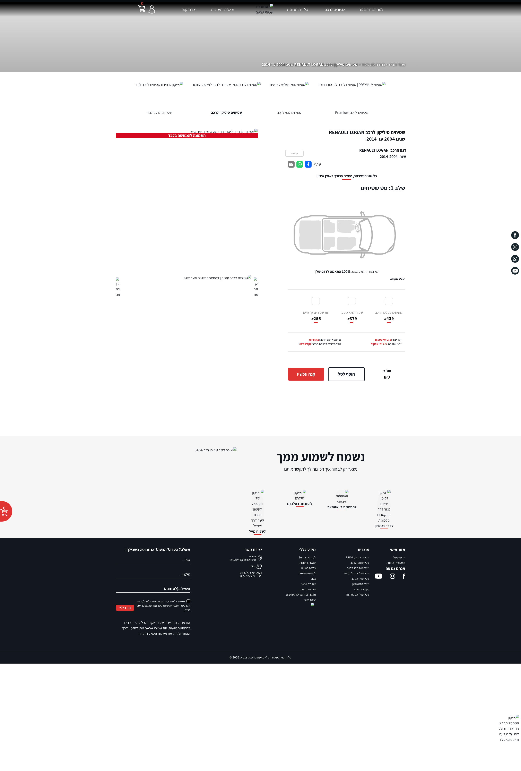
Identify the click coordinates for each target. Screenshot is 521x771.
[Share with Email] (291, 164)
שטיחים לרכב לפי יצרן (357, 594)
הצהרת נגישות (308, 589)
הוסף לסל (346, 374)
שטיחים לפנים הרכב (388, 315)
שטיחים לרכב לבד (359, 579)
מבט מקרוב (397, 278)
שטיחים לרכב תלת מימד (356, 573)
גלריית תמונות (297, 9)
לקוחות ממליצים (307, 573)
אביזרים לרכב (335, 9)
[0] (141, 11)
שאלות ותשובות (222, 9)
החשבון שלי (399, 557)
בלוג (313, 579)
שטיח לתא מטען (352, 315)
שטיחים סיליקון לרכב (358, 568)
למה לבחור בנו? (371, 9)
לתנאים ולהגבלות (155, 601)
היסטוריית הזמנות (396, 563)
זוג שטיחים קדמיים (315, 315)
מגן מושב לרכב (361, 589)
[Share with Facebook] (308, 164)
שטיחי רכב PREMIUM (357, 557)
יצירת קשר (188, 9)
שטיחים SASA (308, 584)
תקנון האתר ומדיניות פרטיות (301, 594)
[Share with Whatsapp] (299, 164)
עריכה (294, 153)
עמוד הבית (397, 64)
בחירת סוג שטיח (373, 64)
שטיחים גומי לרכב (359, 563)
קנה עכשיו (306, 374)
